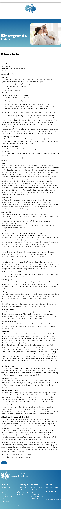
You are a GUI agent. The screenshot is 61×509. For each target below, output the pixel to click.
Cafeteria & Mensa (22, 492)
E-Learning (20, 494)
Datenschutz (15, 506)
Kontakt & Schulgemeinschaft (7, 493)
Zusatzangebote (6, 490)
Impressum (5, 506)
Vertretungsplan (21, 487)
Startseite (4, 485)
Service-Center (6, 487)
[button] (60, 1)
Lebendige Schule (7, 496)
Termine (19, 489)
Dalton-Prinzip (6, 499)
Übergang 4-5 (5, 501)
